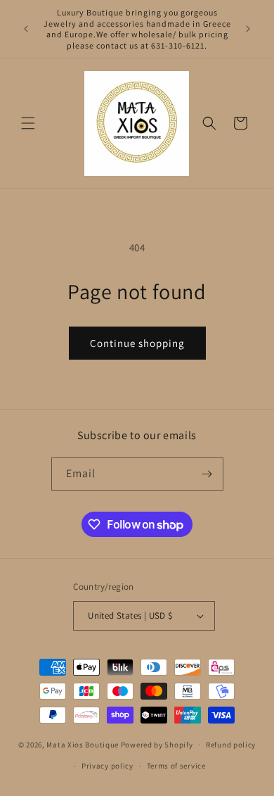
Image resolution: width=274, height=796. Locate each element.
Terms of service (176, 766)
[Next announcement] (248, 28)
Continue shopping (137, 343)
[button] (28, 123)
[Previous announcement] (26, 28)
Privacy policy (107, 766)
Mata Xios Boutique (83, 745)
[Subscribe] (207, 474)
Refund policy (231, 745)
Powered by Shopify (157, 745)
